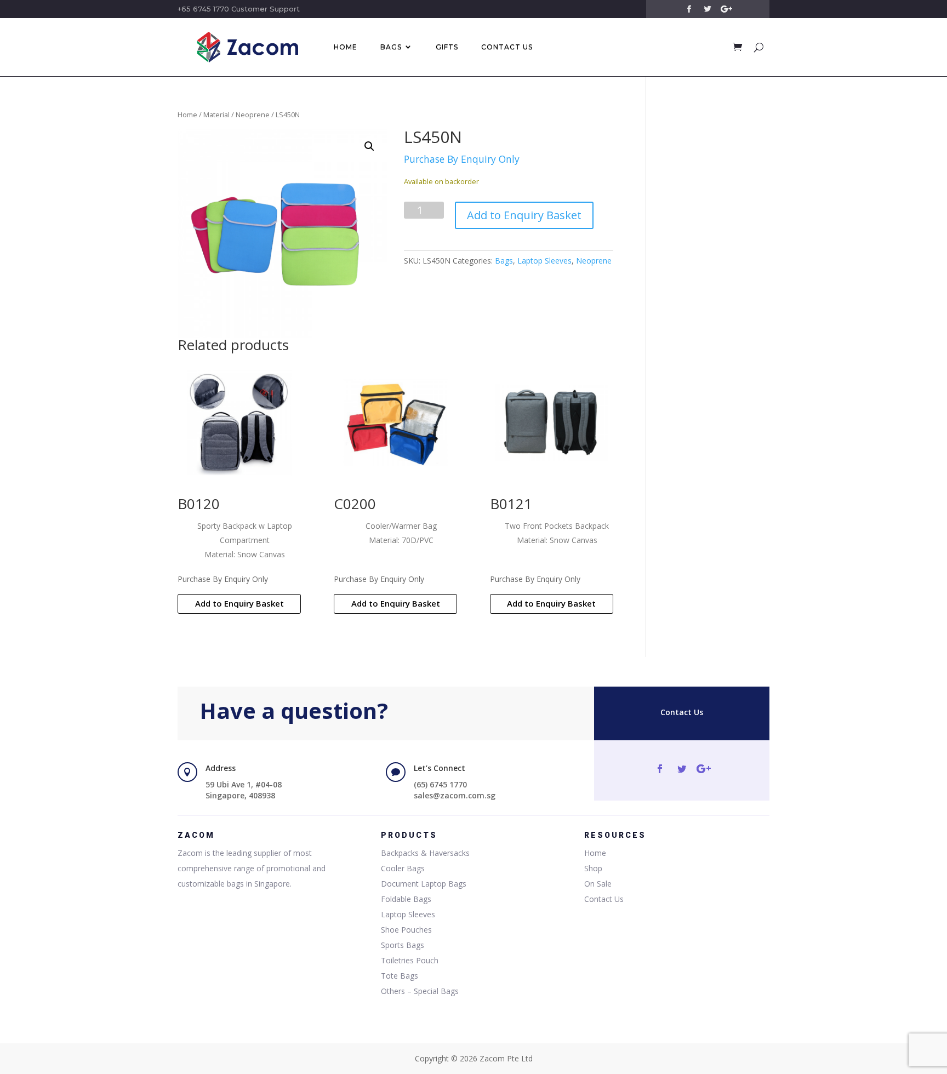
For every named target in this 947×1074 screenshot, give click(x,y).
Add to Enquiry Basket (524, 215)
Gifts (447, 47)
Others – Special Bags (420, 991)
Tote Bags (399, 975)
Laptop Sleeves (544, 260)
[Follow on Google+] (726, 9)
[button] (369, 146)
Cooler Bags (403, 868)
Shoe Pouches (406, 929)
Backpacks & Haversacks (425, 853)
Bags (391, 47)
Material (216, 114)
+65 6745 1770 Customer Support (239, 8)
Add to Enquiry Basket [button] (239, 603)
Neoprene (253, 114)
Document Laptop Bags (423, 883)
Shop (593, 868)
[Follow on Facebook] (689, 9)
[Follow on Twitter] (707, 9)
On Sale (598, 883)
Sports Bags (402, 945)
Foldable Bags (406, 899)
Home (345, 47)
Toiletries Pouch (409, 960)
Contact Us (507, 47)
